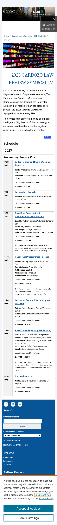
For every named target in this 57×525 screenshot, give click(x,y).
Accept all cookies (29, 508)
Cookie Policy (46, 498)
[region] (28, 500)
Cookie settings (43, 495)
